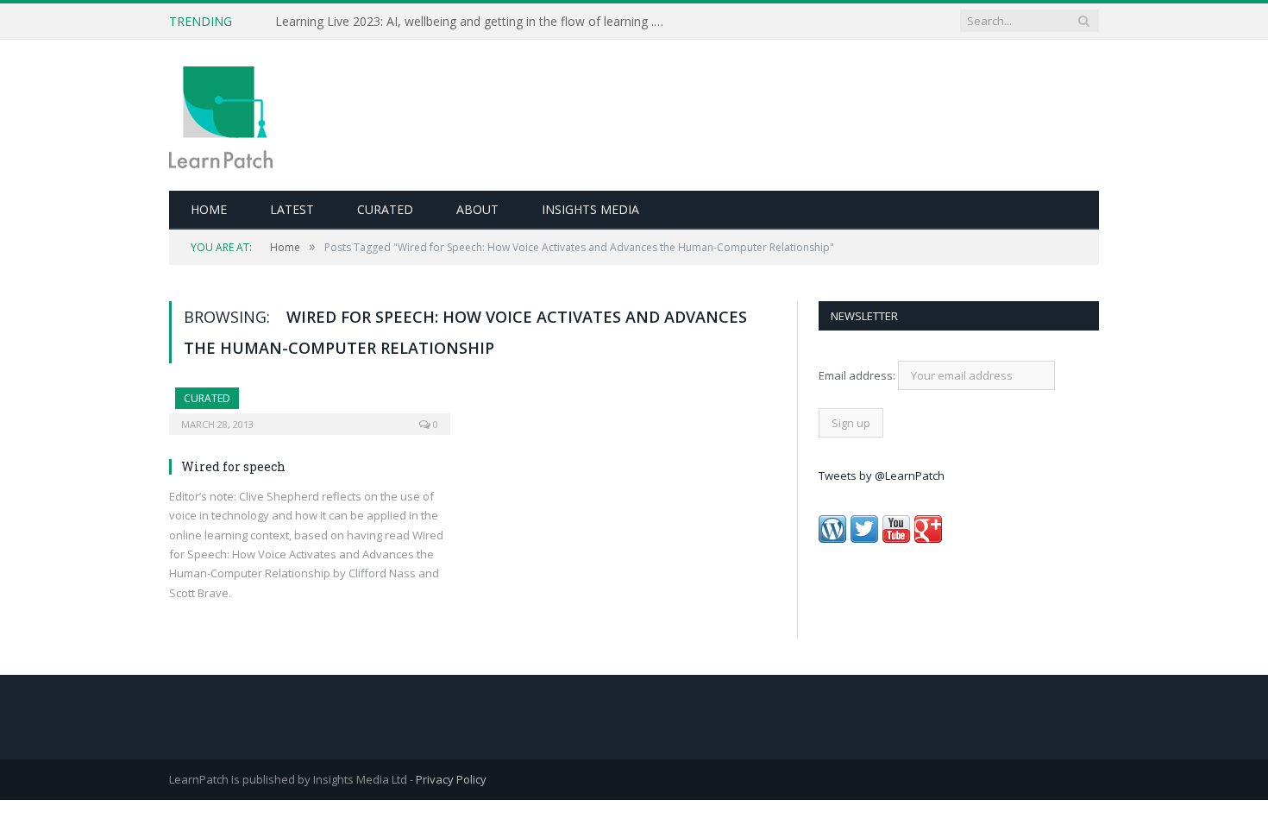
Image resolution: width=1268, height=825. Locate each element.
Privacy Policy (451, 779)
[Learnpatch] (221, 115)
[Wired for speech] (309, 405)
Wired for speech (233, 466)
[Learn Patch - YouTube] (896, 538)
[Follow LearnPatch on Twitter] (864, 538)
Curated (385, 209)
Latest (292, 209)
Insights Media (590, 209)
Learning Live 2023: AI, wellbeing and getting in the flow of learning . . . (470, 21)
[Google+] (928, 538)
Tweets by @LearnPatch (882, 475)
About (477, 209)
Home (209, 209)
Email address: (858, 375)
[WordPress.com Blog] (832, 538)
